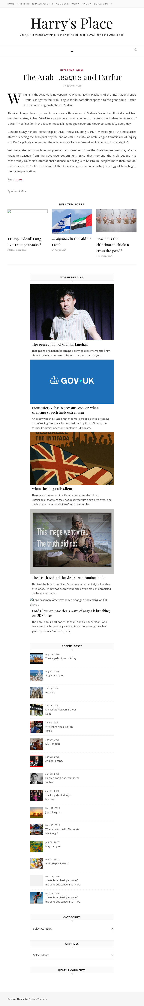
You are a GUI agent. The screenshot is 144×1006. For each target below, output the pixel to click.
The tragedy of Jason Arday (60, 658)
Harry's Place (72, 23)
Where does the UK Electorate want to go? (62, 831)
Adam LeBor (18, 191)
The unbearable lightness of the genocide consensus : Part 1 (62, 900)
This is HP (23, 3)
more (18, 179)
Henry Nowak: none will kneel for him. (62, 780)
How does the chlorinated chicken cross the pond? (112, 245)
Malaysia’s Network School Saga (60, 711)
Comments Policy (67, 3)
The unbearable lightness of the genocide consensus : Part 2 (62, 883)
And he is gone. (54, 760)
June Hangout (53, 812)
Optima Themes (38, 999)
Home (11, 3)
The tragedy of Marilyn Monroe (58, 797)
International (72, 70)
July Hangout (52, 743)
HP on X (87, 3)
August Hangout (54, 675)
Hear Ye (49, 692)
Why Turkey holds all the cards (59, 728)
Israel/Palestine (43, 3)
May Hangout (53, 846)
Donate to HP (103, 3)
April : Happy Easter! (56, 863)
